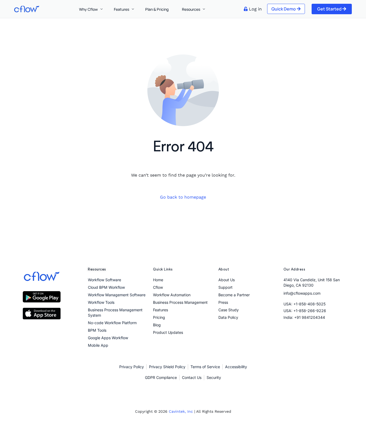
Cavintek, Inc (181, 411)
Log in (255, 9)
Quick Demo (283, 9)
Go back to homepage (183, 197)
